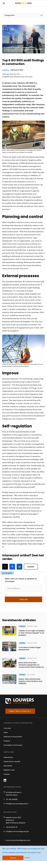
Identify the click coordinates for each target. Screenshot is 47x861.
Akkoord (13, 858)
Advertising (8, 757)
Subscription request (12, 761)
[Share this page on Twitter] (5, 567)
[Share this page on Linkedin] (19, 567)
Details (27, 857)
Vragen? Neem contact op (19, 711)
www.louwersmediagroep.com (18, 840)
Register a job (9, 770)
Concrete (7, 728)
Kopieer (31, 567)
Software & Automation (13, 737)
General (6, 70)
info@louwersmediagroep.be (17, 831)
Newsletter (8, 766)
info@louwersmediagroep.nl (17, 804)
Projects (7, 741)
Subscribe (23, 599)
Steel (6, 732)
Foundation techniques (13, 745)
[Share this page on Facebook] (12, 567)
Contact (7, 774)
